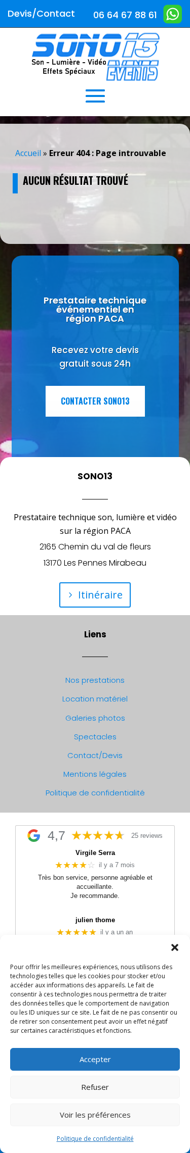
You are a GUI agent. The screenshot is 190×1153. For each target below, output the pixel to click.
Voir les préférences (95, 1115)
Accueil (28, 153)
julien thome (95, 920)
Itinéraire (100, 594)
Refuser (95, 1087)
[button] (175, 947)
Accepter (95, 1059)
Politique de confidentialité (95, 1138)
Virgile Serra (95, 853)
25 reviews (147, 835)
